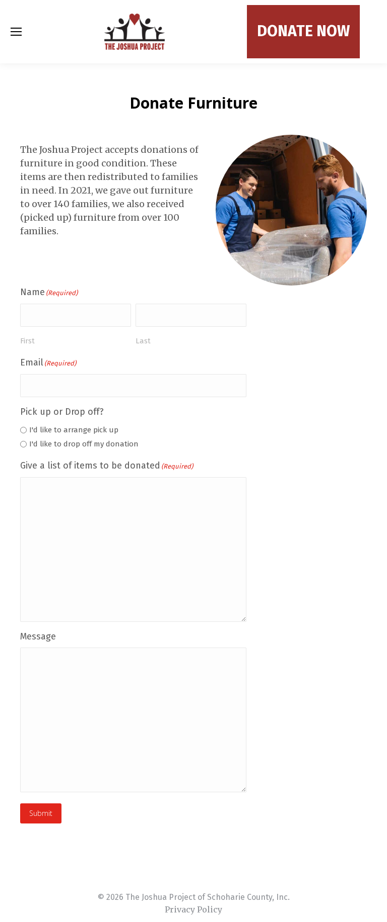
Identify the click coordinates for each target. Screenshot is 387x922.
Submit (40, 813)
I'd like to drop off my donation (84, 443)
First (27, 340)
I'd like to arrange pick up (73, 429)
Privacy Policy (193, 909)
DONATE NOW (303, 31)
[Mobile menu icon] (16, 32)
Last (143, 340)
